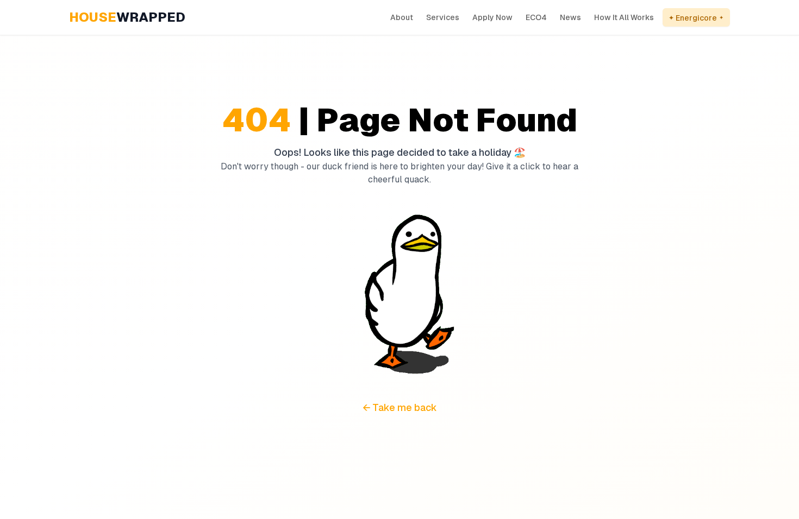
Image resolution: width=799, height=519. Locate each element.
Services (442, 17)
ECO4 (536, 17)
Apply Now (492, 17)
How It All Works (624, 17)
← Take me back (400, 407)
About (401, 17)
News (570, 17)
